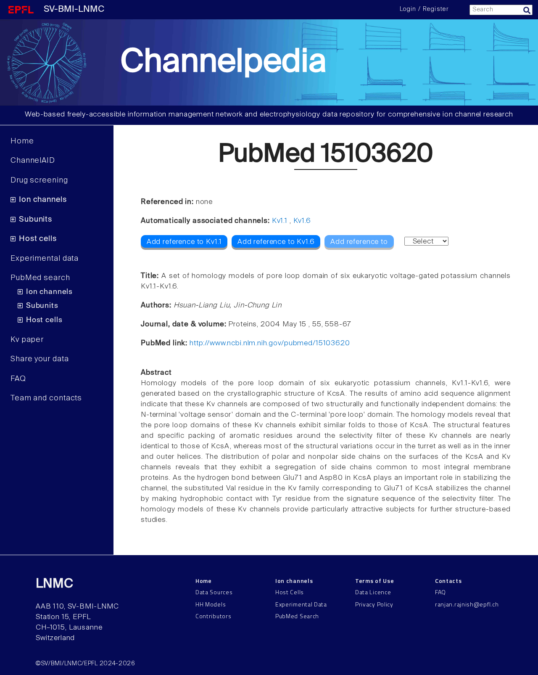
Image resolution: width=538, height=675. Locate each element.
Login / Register (424, 9)
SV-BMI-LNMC (74, 9)
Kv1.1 (279, 221)
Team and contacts (46, 398)
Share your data (40, 359)
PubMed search (40, 278)
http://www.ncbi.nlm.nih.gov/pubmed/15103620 (270, 343)
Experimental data (45, 258)
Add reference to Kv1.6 (276, 242)
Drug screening (39, 180)
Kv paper (27, 340)
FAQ (18, 379)
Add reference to (359, 242)
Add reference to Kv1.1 (184, 242)
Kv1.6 (302, 221)
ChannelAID (33, 160)
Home (22, 141)
